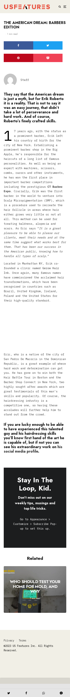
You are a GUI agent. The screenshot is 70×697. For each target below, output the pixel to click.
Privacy (9, 640)
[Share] (18, 45)
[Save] (48, 58)
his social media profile (33, 449)
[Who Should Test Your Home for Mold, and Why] (35, 589)
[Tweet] (48, 45)
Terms (22, 640)
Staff (25, 80)
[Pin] (18, 58)
